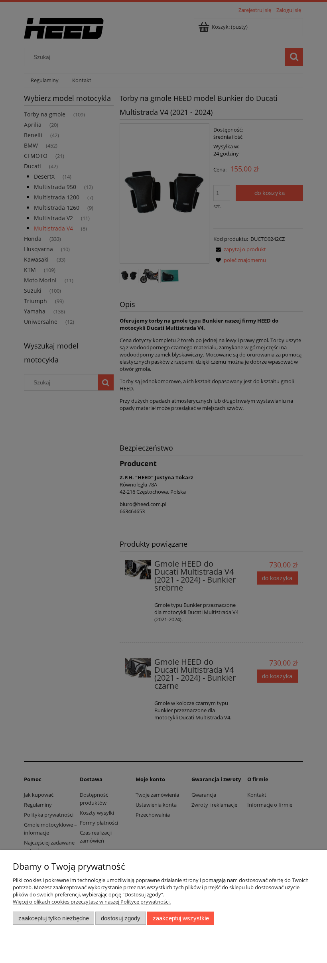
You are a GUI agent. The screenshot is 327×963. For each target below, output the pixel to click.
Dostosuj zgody (120, 918)
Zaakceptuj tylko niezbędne (53, 918)
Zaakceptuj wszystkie (181, 918)
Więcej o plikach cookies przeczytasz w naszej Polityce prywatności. (92, 901)
